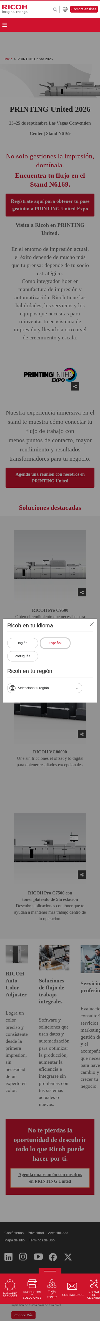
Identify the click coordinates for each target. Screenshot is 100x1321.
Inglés (22, 643)
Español (55, 643)
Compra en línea (84, 9)
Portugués (22, 656)
